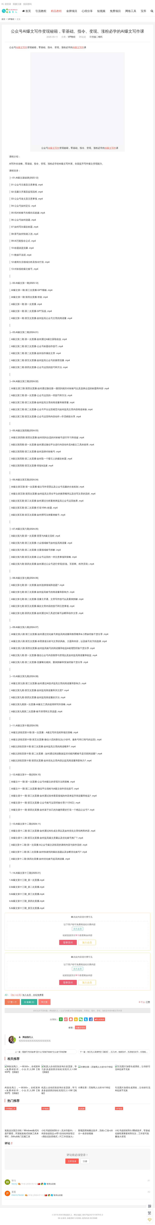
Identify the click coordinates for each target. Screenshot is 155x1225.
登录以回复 (51, 1183)
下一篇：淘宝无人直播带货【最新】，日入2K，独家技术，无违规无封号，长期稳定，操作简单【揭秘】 (115, 1051)
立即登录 (72, 1161)
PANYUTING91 (18, 1195)
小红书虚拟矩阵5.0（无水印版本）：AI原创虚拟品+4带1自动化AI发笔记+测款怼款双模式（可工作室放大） (58, 1133)
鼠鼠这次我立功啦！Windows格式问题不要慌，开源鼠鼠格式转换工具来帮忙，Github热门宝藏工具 (22, 1133)
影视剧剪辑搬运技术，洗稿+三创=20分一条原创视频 (95, 1132)
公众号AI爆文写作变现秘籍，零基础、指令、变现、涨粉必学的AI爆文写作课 (77, 31)
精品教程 (56, 11)
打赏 (45, 1001)
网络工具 (130, 11)
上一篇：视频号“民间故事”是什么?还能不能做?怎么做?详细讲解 (41, 1051)
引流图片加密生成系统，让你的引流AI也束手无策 (132, 1089)
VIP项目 (119, 1108)
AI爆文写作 (21, 47)
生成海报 (100, 1019)
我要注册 (17, 3)
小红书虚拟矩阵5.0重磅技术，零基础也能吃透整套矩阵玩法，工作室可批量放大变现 (132, 1133)
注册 (85, 1161)
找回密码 (27, 3)
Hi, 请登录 (6, 3)
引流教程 (40, 11)
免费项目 (115, 11)
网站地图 (77, 1214)
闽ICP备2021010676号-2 (92, 1214)
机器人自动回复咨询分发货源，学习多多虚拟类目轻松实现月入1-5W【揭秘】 (59, 1090)
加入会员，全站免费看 (33, 994)
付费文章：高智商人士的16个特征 (94, 1087)
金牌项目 (71, 11)
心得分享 (87, 11)
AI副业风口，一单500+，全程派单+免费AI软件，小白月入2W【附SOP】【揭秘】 (22, 1090)
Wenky (14, 1183)
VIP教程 (11, 19)
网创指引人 (10, 10)
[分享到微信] (81, 1019)
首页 (28, 11)
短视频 (101, 11)
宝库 (143, 11)
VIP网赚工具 (10, 1108)
